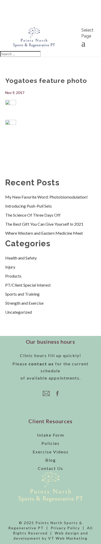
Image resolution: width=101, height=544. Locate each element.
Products (13, 275)
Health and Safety (21, 257)
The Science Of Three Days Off (33, 214)
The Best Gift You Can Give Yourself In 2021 (44, 224)
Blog (50, 460)
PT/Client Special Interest (28, 284)
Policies (50, 443)
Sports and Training (22, 293)
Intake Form (50, 434)
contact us (41, 363)
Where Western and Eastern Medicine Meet (44, 233)
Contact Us (50, 468)
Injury (10, 266)
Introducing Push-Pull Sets (28, 205)
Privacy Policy (65, 528)
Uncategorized (18, 312)
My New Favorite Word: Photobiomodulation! (46, 196)
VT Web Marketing (68, 538)
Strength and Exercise (24, 303)
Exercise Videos (51, 451)
